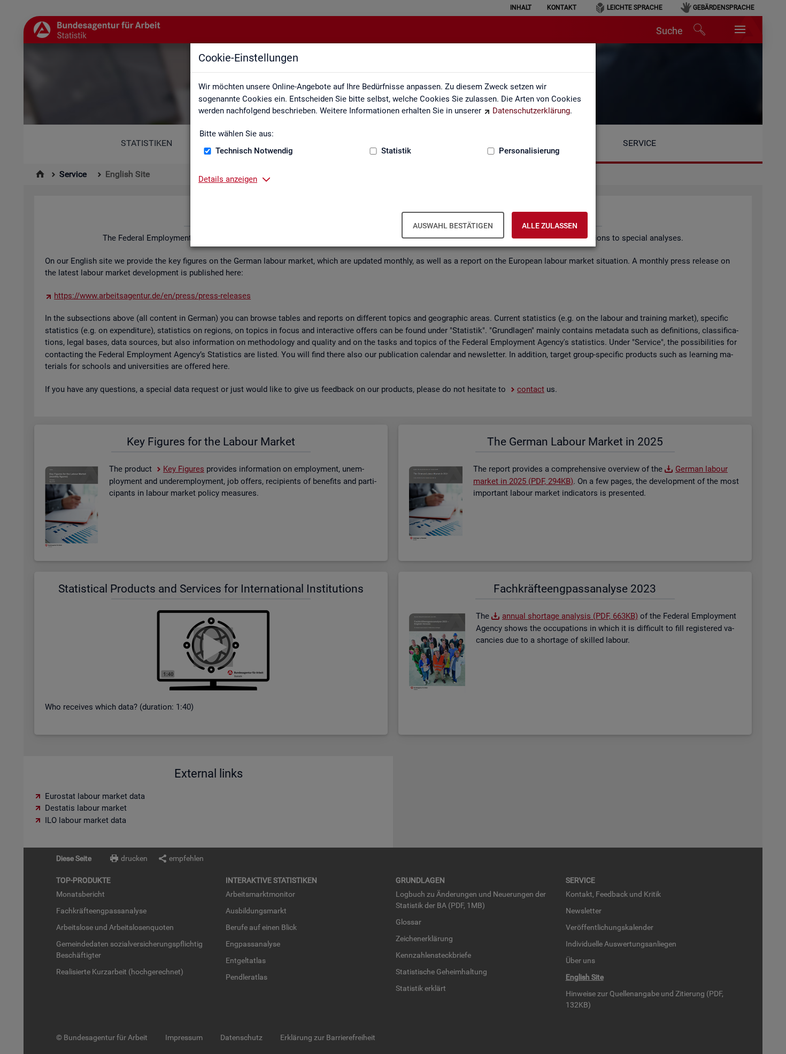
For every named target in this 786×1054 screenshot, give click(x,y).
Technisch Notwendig (254, 151)
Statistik (396, 151)
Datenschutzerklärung (531, 111)
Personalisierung (529, 151)
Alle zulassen (549, 225)
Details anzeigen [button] (227, 179)
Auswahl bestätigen (453, 225)
